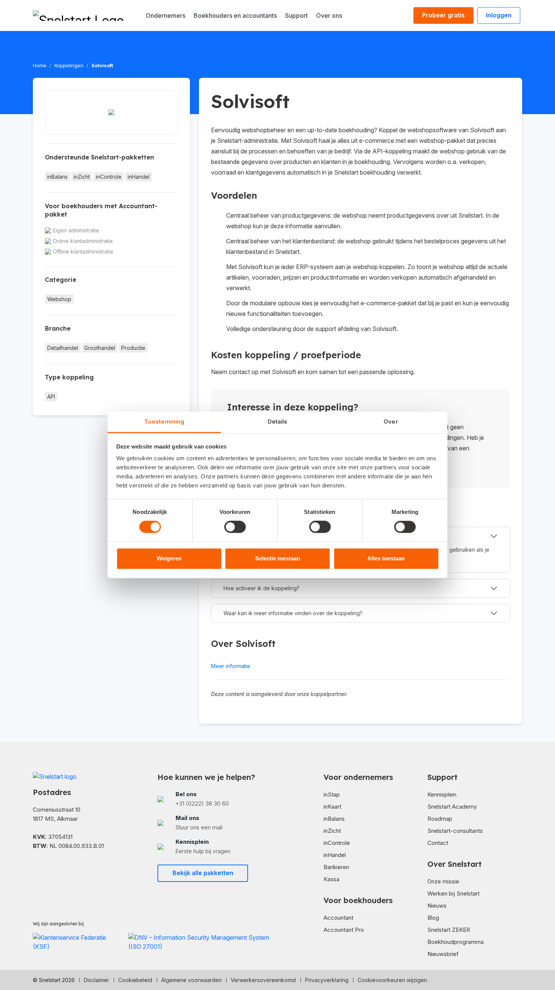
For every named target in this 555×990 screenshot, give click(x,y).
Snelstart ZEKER (448, 929)
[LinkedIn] (48, 868)
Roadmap (439, 818)
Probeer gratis (443, 15)
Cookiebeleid (135, 980)
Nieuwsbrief (443, 954)
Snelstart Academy (452, 806)
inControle (109, 176)
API (51, 396)
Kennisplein (441, 794)
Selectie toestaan (277, 558)
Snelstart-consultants (455, 830)
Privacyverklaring (326, 980)
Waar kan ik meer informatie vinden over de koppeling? (293, 613)
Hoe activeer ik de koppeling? (261, 588)
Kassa (331, 879)
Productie (133, 348)
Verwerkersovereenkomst (263, 980)
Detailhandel (62, 348)
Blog (433, 917)
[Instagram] (60, 868)
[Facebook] (36, 868)
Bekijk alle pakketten (203, 873)
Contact (437, 842)
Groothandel (99, 348)
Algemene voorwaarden (191, 980)
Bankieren (336, 867)
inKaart (332, 806)
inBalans (57, 176)
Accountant (338, 917)
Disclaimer (96, 980)
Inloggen (499, 15)
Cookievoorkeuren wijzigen (392, 980)
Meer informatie (230, 666)
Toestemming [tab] (164, 421)
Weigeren (169, 558)
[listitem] (215, 799)
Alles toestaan (386, 558)
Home (39, 65)
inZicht (82, 176)
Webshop (59, 299)
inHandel (139, 176)
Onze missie (443, 881)
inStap (332, 794)
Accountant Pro (344, 929)
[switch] (235, 527)
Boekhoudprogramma (455, 941)
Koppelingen (68, 65)
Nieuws (437, 905)
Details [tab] (278, 421)
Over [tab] (391, 421)
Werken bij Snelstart (453, 893)
